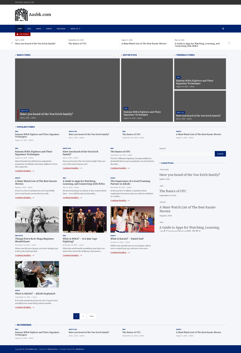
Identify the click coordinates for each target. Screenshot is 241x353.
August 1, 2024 (181, 137)
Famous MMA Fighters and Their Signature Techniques (142, 113)
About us (74, 28)
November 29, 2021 (70, 245)
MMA (126, 108)
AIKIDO (38, 28)
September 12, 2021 (22, 297)
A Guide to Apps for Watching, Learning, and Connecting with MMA (197, 44)
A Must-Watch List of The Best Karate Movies (144, 43)
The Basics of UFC (77, 43)
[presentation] (12, 43)
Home (20, 28)
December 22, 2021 (22, 245)
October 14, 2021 (116, 242)
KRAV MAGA (61, 28)
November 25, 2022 (117, 187)
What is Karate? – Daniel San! (126, 238)
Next (92, 316)
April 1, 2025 (24, 118)
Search (162, 148)
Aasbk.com (40, 14)
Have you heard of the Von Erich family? (35, 43)
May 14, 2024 (67, 187)
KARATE (49, 28)
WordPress (80, 349)
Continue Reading (23, 171)
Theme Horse (52, 349)
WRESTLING (24, 111)
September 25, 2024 (130, 137)
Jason (34, 245)
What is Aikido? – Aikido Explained (35, 293)
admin (33, 118)
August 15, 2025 (129, 118)
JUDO (29, 28)
